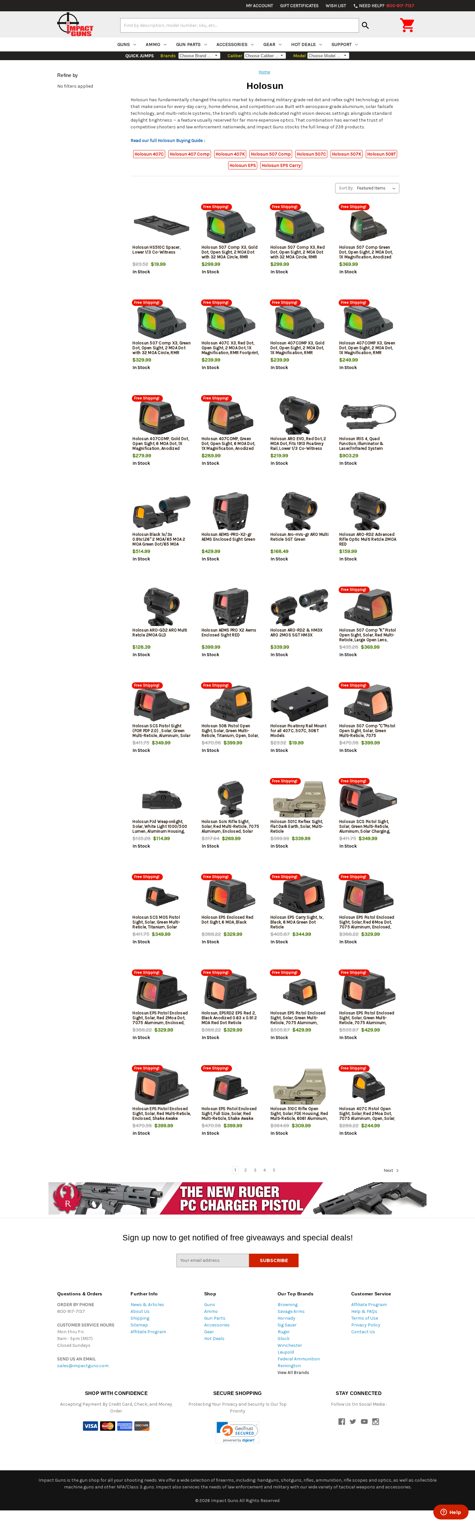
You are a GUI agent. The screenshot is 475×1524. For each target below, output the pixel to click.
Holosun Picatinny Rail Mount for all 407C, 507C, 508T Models (298, 730)
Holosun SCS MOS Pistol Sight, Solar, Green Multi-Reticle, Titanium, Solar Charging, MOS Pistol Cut (156, 924)
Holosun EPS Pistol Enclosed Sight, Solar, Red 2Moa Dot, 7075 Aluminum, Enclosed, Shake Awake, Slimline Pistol (160, 1020)
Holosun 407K (230, 154)
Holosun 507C (311, 154)
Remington (289, 1365)
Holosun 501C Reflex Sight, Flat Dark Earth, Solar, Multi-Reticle (296, 826)
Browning (288, 1304)
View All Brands (293, 1372)
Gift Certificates (299, 5)
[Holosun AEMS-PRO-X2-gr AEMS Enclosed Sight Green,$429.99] (230, 513)
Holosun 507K (346, 154)
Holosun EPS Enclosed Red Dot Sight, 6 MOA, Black (228, 919)
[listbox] (377, 188)
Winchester (290, 1345)
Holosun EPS (242, 165)
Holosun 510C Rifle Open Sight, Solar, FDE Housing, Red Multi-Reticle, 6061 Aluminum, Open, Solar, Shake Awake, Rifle (299, 1118)
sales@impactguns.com (83, 1365)
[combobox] (239, 25)
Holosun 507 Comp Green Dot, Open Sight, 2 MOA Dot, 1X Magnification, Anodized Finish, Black (366, 254)
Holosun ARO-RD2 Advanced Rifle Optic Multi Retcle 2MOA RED (367, 539)
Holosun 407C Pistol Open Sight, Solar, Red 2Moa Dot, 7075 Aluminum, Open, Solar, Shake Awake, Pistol (367, 1116)
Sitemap (139, 1325)
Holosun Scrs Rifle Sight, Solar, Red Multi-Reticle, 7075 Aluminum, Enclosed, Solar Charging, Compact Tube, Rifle (230, 831)
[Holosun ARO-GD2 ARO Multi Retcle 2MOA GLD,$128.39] (161, 608)
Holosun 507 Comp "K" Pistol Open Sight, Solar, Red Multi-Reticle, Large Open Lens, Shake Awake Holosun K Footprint (367, 640)
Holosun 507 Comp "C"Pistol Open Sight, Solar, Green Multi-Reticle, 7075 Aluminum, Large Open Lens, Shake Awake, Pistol (367, 735)
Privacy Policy (365, 1325)
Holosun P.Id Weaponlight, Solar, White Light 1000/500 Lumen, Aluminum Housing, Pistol (159, 828)
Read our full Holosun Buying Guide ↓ (168, 140)
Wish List (336, 5)
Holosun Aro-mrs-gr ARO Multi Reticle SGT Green (299, 537)
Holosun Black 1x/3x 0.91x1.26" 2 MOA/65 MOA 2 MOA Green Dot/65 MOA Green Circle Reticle (158, 541)
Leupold (286, 1352)
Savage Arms (291, 1311)
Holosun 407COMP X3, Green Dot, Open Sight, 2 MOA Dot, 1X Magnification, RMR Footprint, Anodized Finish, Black (367, 352)
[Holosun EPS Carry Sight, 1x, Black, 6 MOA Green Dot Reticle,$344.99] (299, 895)
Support (342, 44)
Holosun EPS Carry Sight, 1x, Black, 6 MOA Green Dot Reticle (296, 922)
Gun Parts (188, 44)
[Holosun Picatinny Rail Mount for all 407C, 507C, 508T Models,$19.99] (299, 704)
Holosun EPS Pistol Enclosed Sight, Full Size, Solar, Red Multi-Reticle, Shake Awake (229, 1113)
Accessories (232, 44)
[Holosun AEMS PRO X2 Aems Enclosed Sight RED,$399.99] (230, 608)
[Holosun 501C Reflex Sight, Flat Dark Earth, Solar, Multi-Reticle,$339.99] (299, 800)
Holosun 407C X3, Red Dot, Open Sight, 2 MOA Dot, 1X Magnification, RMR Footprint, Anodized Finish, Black (230, 350)
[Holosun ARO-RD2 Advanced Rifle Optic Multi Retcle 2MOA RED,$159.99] (368, 513)
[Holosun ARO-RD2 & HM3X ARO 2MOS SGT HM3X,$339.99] (299, 608)
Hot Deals (303, 44)
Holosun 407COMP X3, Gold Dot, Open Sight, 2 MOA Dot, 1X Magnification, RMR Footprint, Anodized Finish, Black (297, 352)
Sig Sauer (287, 1325)
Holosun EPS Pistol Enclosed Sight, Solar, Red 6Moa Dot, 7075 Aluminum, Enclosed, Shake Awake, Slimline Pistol (367, 924)
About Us (140, 1311)
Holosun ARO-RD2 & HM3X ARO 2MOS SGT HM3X (296, 632)
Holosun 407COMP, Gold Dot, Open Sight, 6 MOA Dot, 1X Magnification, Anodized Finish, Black (160, 446)
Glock (284, 1338)
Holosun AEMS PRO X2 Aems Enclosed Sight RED (229, 632)
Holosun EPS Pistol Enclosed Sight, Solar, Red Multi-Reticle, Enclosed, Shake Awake (161, 1113)
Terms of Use (364, 1318)
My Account (259, 5)
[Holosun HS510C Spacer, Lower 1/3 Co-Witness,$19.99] (161, 225)
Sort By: (346, 188)
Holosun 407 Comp (190, 154)
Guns (123, 44)
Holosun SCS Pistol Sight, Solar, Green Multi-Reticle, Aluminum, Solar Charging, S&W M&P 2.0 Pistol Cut (364, 828)
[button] (237, 1432)
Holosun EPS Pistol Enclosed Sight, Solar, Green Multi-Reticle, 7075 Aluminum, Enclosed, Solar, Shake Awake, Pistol (299, 1023)
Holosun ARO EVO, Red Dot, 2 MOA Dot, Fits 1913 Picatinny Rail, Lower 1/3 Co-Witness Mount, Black (298, 446)
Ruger (284, 1332)
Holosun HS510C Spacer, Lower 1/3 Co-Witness (156, 249)
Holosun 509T (381, 154)
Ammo (153, 44)
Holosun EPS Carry (281, 165)
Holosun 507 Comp (271, 154)
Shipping (140, 1318)
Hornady (286, 1318)
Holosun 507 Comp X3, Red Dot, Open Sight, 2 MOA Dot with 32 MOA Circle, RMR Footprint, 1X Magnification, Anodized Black (297, 257)
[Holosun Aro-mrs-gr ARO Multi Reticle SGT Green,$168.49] (299, 513)
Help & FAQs (364, 1311)
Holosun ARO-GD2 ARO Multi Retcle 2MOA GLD (159, 632)
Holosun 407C (149, 154)
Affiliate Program (148, 1332)
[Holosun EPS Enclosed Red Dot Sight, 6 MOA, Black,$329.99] (230, 895)
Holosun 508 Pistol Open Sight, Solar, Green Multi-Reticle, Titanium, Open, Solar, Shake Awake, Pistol (230, 733)
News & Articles (147, 1304)
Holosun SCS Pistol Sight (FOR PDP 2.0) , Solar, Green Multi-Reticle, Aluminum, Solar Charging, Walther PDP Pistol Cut (161, 735)
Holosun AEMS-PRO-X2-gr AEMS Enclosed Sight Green (228, 537)
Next (389, 1170)
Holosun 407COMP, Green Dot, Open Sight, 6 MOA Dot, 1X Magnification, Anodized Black (228, 446)
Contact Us (363, 1332)
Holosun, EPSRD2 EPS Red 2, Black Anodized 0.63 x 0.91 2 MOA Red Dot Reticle (229, 1018)
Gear (269, 44)
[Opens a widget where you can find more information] (451, 1513)
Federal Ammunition (299, 1359)
